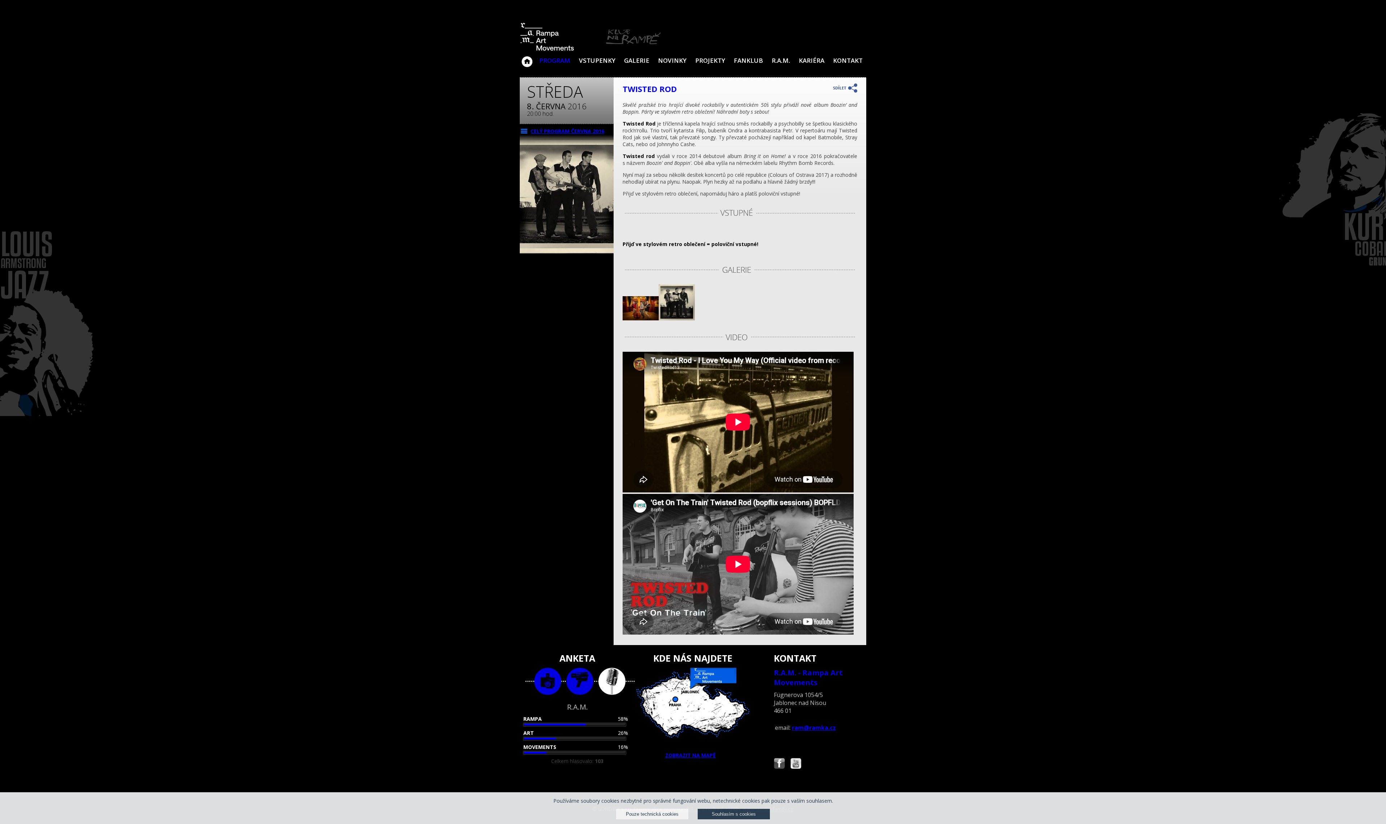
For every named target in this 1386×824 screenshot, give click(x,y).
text (612, 681)
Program (554, 60)
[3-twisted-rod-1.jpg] (641, 318)
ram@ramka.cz (814, 728)
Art (528, 732)
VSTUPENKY (597, 60)
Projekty (710, 60)
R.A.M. (781, 60)
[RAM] (590, 49)
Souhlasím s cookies (734, 814)
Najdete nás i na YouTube (795, 764)
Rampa (532, 718)
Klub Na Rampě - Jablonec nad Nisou (527, 58)
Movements (539, 747)
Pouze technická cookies (652, 814)
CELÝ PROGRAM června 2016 (567, 131)
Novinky (672, 60)
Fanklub (748, 60)
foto (547, 681)
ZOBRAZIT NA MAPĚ (690, 755)
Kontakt (848, 60)
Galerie (636, 60)
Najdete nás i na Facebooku (779, 764)
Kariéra (811, 60)
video (579, 681)
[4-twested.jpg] (677, 318)
